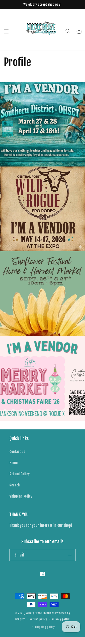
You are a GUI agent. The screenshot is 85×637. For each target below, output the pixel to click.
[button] (6, 31)
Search (14, 485)
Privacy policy (61, 619)
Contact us (17, 451)
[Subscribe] (69, 555)
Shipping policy (45, 627)
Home (13, 463)
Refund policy (38, 619)
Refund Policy (19, 474)
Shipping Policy (20, 496)
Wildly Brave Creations (40, 613)
